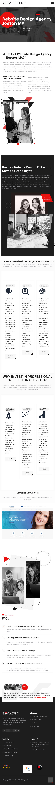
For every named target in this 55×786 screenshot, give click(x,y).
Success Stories (36, 702)
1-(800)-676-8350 (39, 732)
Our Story (34, 705)
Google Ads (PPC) (9, 724)
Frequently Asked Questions (40, 698)
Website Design (8, 738)
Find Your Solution (10, 356)
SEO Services (8, 728)
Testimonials (35, 708)
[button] (2, 522)
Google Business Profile (11, 731)
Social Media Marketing (10, 734)
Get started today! (40, 680)
